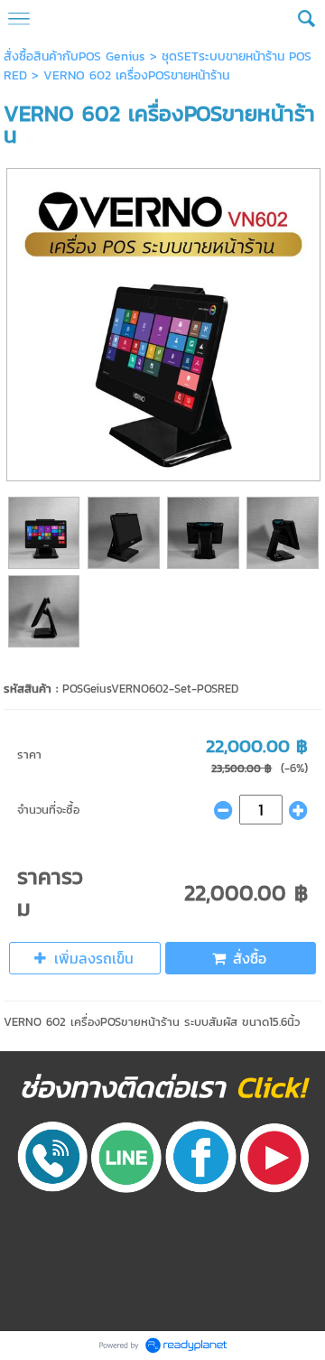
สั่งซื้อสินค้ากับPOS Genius (77, 56)
